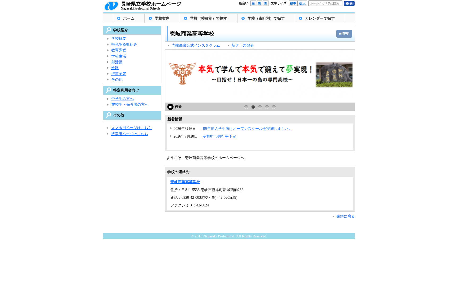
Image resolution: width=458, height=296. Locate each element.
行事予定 (118, 74)
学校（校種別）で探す (208, 18)
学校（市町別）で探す (266, 18)
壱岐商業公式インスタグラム (196, 45)
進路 (115, 68)
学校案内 (162, 18)
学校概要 (118, 39)
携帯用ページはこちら (129, 134)
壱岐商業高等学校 (185, 182)
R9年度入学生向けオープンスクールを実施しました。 (247, 129)
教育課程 (118, 50)
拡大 (302, 3)
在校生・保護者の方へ (129, 105)
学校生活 (118, 56)
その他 (116, 80)
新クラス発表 (243, 45)
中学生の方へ (122, 99)
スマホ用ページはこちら (131, 128)
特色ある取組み (124, 44)
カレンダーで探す (320, 18)
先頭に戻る (345, 216)
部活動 (116, 62)
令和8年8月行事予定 (219, 136)
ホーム (128, 18)
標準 (293, 3)
